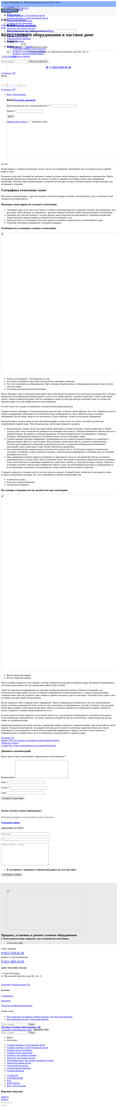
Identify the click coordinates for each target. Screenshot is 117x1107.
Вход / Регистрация (16, 1086)
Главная (5, 25)
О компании (7, 996)
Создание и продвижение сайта (16, 1029)
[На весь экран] (8, 1102)
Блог (13, 25)
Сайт (3, 793)
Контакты (6, 1001)
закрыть (5, 1097)
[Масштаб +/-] (11, 1102)
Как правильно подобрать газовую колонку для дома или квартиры (39, 1016)
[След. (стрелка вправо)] (5, 1105)
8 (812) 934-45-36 (12, 953)
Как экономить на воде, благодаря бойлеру (28, 1019)
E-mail (5, 787)
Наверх (4, 1099)
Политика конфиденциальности (16, 1005)
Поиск (31, 1024)
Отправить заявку (10, 822)
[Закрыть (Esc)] (2, 1102)
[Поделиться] (5, 1102)
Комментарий (8, 777)
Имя (4, 782)
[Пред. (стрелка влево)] (2, 1105)
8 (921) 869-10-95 (12, 961)
